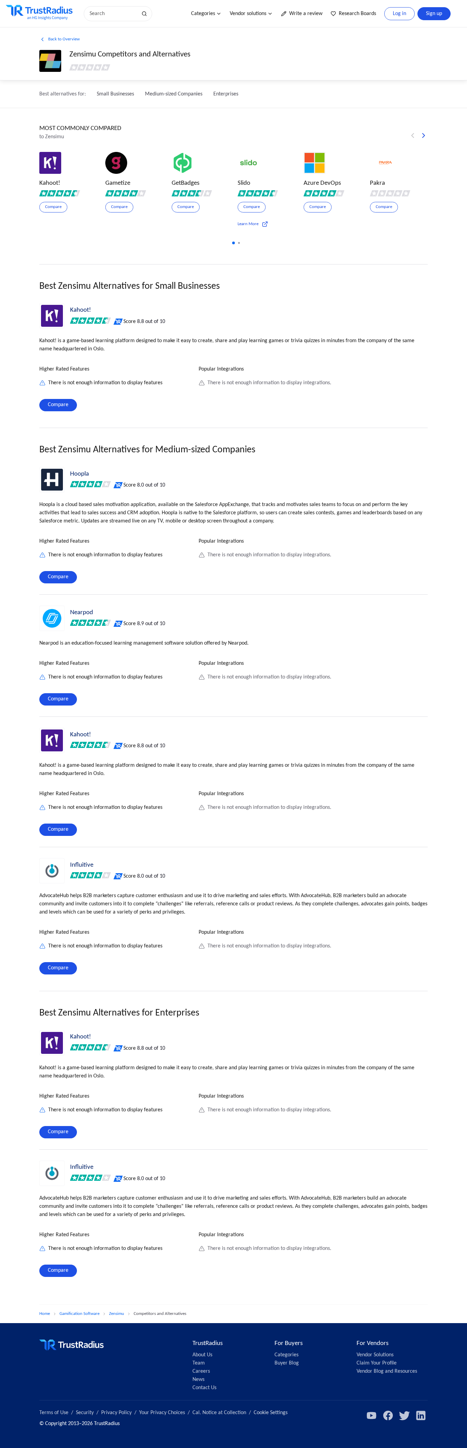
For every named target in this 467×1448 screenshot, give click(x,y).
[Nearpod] (52, 618)
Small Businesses (115, 94)
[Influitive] (52, 870)
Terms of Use (53, 1412)
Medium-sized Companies (173, 94)
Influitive (81, 865)
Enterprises (225, 94)
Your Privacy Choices (162, 1412)
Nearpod (81, 612)
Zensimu (116, 1313)
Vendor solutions (248, 13)
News (198, 1379)
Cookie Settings (271, 1412)
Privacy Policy (116, 1412)
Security (85, 1412)
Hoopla (79, 474)
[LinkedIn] (420, 1415)
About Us (202, 1355)
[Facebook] (388, 1415)
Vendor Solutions (375, 1355)
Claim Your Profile (377, 1363)
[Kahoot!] (52, 315)
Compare (58, 405)
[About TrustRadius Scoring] (118, 322)
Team (198, 1363)
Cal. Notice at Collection (219, 1412)
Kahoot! (80, 310)
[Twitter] (404, 1415)
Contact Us (204, 1388)
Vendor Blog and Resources (387, 1371)
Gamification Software (79, 1313)
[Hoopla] (52, 479)
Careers (201, 1371)
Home (44, 1313)
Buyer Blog (287, 1363)
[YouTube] (371, 1415)
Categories (203, 13)
